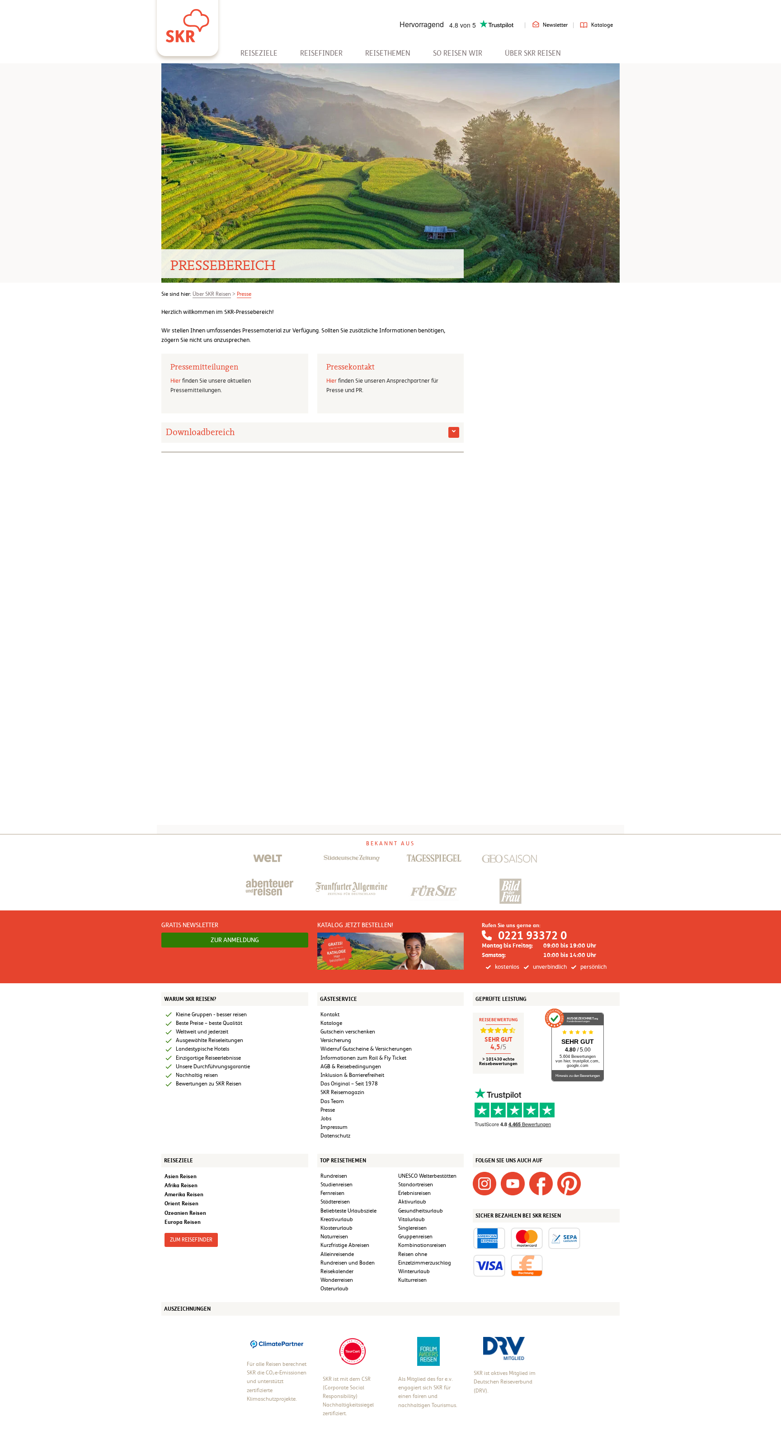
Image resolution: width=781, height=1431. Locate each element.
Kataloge (602, 24)
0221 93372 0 (532, 935)
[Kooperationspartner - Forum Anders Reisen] (428, 1351)
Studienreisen (336, 1184)
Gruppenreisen (415, 1236)
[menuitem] (259, 53)
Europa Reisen (183, 1222)
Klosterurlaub (336, 1228)
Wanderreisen (336, 1280)
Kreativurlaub (336, 1219)
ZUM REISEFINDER (191, 1239)
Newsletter (555, 24)
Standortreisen (415, 1184)
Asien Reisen (181, 1176)
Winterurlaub (414, 1271)
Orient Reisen (181, 1203)
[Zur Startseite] (187, 22)
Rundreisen (333, 1176)
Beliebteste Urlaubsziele (348, 1210)
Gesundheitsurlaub (420, 1210)
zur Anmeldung (235, 940)
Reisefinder (321, 53)
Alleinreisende (337, 1254)
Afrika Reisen (181, 1185)
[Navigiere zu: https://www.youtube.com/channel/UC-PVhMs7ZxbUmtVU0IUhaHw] (512, 1183)
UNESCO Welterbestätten (427, 1176)
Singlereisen (412, 1228)
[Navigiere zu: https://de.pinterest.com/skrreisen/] (569, 1183)
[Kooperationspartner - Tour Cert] (352, 1351)
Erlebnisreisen (414, 1193)
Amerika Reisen (184, 1194)
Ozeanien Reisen (185, 1213)
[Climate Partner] (277, 1343)
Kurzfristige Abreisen (344, 1245)
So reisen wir (457, 53)
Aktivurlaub (412, 1201)
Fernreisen (332, 1193)
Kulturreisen (412, 1280)
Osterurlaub (334, 1288)
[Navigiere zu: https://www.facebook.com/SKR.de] (541, 1183)
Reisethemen (387, 53)
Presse (244, 294)
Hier (175, 380)
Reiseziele (259, 53)
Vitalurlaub (411, 1219)
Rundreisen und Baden (348, 1262)
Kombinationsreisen (422, 1245)
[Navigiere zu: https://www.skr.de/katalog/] (390, 951)
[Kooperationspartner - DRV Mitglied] (504, 1348)
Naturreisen (334, 1236)
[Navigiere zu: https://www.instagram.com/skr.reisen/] (484, 1183)
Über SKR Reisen (533, 53)
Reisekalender (336, 1271)
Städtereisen (335, 1201)
